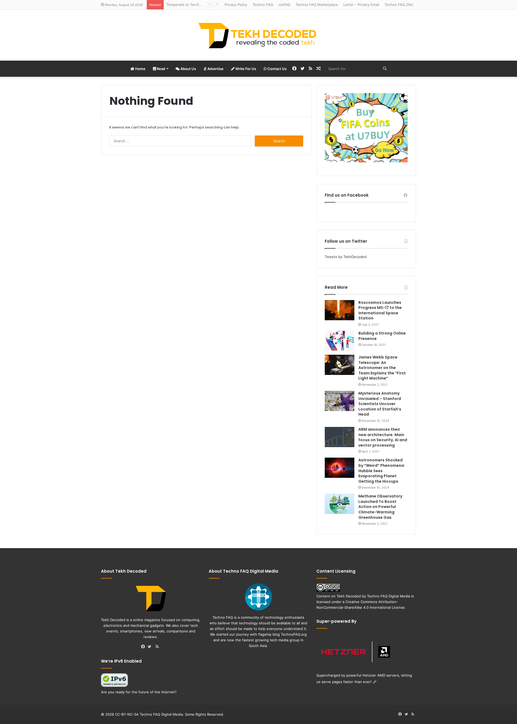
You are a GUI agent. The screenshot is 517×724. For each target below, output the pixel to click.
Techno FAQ (263, 4)
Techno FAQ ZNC (399, 4)
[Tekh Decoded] (258, 35)
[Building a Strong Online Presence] (339, 341)
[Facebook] (144, 647)
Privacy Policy (236, 4)
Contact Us (277, 69)
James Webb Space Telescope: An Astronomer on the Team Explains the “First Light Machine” (382, 367)
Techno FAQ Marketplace (317, 4)
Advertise (215, 69)
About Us (188, 69)
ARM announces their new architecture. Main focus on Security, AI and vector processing (382, 437)
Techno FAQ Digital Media (388, 596)
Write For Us (245, 69)
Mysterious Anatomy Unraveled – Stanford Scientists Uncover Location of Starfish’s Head (379, 404)
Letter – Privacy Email (361, 4)
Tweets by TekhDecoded (345, 257)
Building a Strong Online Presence (382, 335)
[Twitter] (151, 647)
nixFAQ (284, 4)
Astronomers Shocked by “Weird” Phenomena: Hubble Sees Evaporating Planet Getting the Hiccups (381, 470)
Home (139, 69)
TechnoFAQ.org (294, 634)
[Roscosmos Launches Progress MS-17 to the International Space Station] (339, 310)
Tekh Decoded (349, 596)
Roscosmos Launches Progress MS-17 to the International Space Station (380, 310)
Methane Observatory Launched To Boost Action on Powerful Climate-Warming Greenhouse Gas (380, 506)
